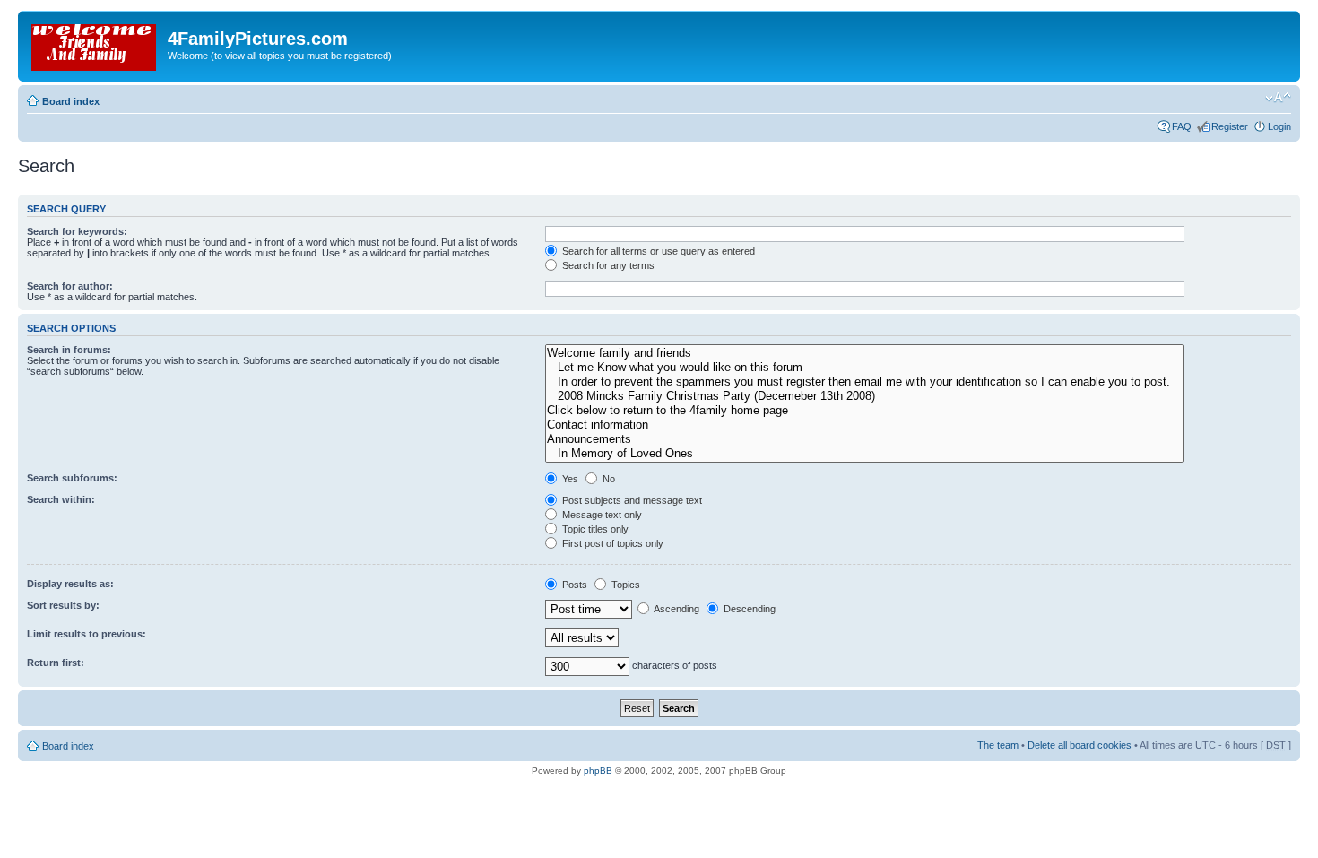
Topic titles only (594, 529)
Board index (71, 101)
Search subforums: (72, 477)
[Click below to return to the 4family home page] (864, 410)
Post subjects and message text (630, 500)
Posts (573, 584)
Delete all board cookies (1080, 745)
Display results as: (70, 583)
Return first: (55, 662)
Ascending (675, 608)
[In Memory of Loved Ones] (864, 453)
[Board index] (95, 44)
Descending (748, 608)
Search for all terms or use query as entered (657, 251)
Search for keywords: (77, 231)
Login (1279, 126)
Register (1229, 126)
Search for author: (70, 286)
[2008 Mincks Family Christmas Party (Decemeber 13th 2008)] (864, 396)
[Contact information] (864, 425)
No (607, 478)
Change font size (1278, 98)
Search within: (61, 499)
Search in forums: (69, 349)
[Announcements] (864, 439)
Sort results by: (63, 605)
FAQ (1182, 126)
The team (998, 745)
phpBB (598, 771)
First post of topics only (611, 543)
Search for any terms (607, 265)
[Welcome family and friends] (864, 353)
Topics (624, 584)
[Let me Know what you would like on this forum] (864, 367)
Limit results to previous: (86, 633)
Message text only (600, 514)
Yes (568, 478)
